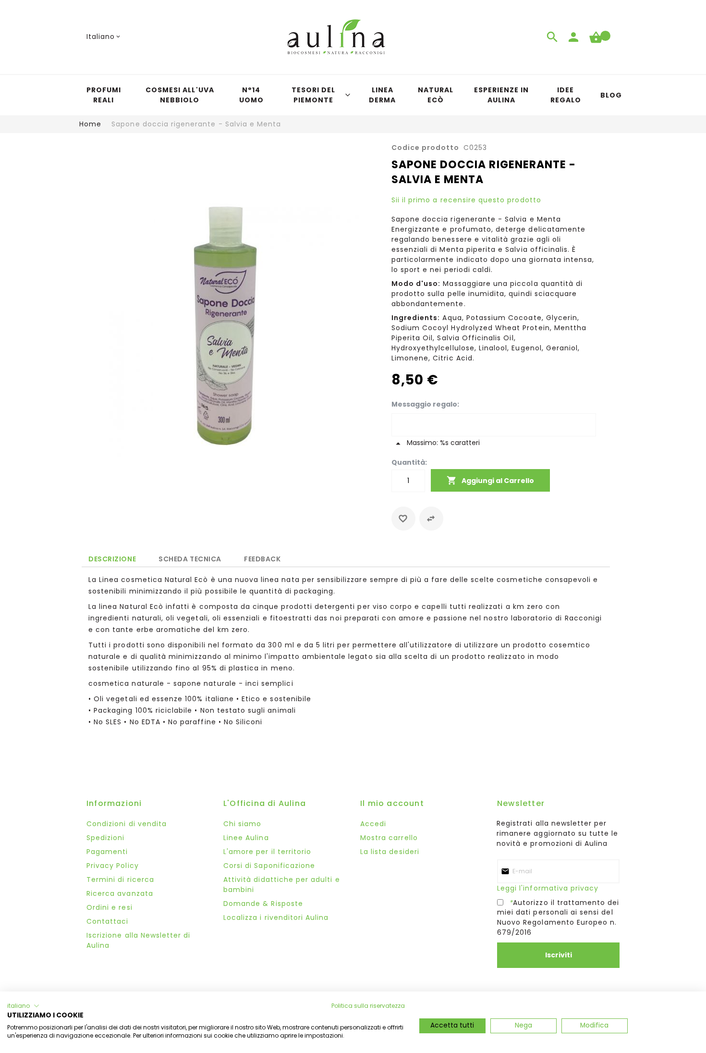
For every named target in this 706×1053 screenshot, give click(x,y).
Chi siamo (242, 824)
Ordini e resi (109, 907)
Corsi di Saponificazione (269, 865)
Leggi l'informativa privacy (547, 888)
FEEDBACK (262, 557)
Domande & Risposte (263, 903)
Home (90, 124)
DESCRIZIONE (112, 559)
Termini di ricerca (120, 879)
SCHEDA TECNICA (189, 557)
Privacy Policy (112, 865)
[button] (104, 37)
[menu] (353, 95)
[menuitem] (103, 95)
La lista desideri (389, 851)
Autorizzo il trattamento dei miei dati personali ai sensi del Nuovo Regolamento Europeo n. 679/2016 (558, 917)
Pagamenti (107, 851)
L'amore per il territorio (267, 851)
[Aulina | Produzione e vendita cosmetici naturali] (336, 36)
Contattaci (107, 921)
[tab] (112, 559)
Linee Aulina (246, 837)
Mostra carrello (389, 837)
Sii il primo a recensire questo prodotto (466, 200)
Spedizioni (105, 837)
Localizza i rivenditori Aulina (276, 917)
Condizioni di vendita (126, 824)
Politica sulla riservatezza (368, 1006)
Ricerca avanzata (119, 893)
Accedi (373, 824)
